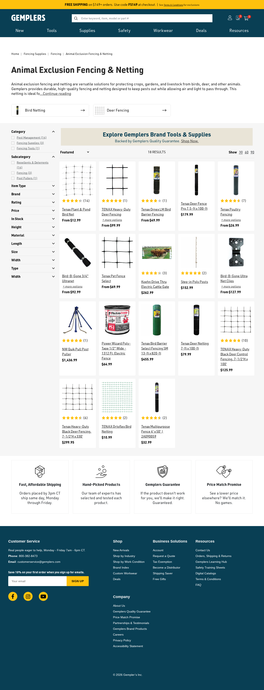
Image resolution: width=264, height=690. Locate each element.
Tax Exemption (162, 561)
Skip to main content (17, 6)
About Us (119, 605)
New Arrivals (121, 550)
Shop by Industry (124, 556)
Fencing (56, 53)
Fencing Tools (28, 148)
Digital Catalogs (206, 573)
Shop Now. (190, 141)
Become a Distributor (166, 567)
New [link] (19, 30)
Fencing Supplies (35, 53)
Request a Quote (164, 556)
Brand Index (121, 567)
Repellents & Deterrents (32, 165)
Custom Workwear (125, 573)
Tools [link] (52, 30)
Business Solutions (170, 541)
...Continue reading (55, 93)
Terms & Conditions (173, 5)
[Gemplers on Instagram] (28, 596)
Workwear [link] (163, 30)
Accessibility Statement (128, 646)
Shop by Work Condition (129, 561)
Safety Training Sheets (210, 567)
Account (158, 550)
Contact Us (203, 550)
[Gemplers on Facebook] (12, 596)
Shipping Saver (163, 573)
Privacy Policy (122, 640)
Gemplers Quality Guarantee (132, 611)
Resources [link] (239, 30)
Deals (116, 579)
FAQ (198, 584)
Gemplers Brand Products (130, 628)
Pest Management (32, 137)
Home (15, 53)
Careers (118, 634)
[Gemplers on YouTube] (43, 596)
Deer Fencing (118, 110)
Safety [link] (124, 30)
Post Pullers (27, 178)
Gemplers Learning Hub (211, 561)
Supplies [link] (87, 30)
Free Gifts (159, 579)
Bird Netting (35, 110)
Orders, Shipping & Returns (213, 556)
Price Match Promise (126, 617)
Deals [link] (201, 30)
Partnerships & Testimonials (131, 623)
